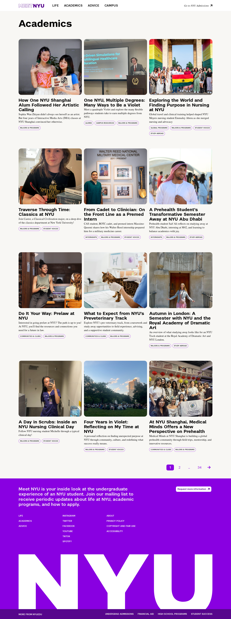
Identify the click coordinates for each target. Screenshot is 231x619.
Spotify (67, 541)
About (110, 515)
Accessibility (115, 531)
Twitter (67, 521)
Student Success (201, 614)
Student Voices (202, 128)
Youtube (68, 531)
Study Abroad (157, 133)
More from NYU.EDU (30, 614)
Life (55, 5)
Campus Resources (105, 123)
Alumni (88, 123)
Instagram (69, 515)
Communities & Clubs (30, 336)
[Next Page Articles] (209, 467)
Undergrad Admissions (119, 614)
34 (200, 467)
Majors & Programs (29, 128)
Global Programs (159, 128)
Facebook (69, 526)
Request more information (192, 489)
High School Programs (172, 614)
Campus (111, 5)
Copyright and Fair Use (121, 526)
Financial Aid (146, 614)
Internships (91, 237)
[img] (50, 67)
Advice (93, 5)
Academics (73, 5)
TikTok (66, 536)
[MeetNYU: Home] (31, 5)
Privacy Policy (115, 521)
